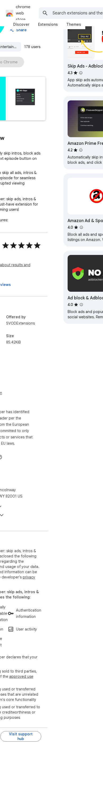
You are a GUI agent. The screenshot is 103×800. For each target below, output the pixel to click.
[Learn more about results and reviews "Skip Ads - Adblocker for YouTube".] (80, 72)
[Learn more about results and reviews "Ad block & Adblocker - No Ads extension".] (81, 304)
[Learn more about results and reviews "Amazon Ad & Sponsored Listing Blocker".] (81, 227)
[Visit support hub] (20, 736)
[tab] (21, 24)
